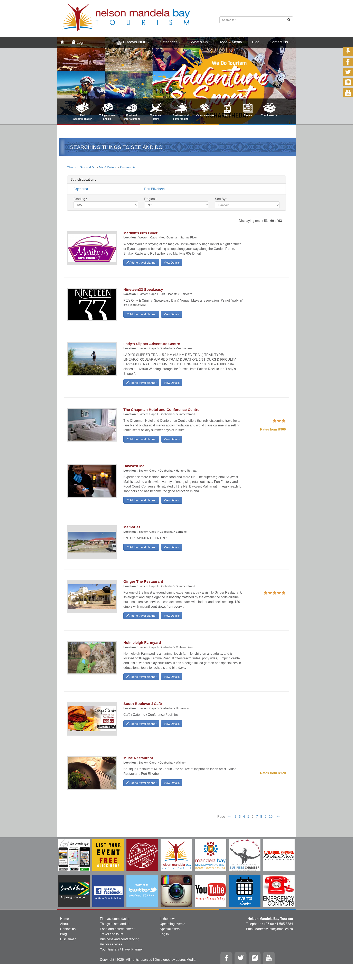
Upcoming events (172, 924)
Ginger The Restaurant (143, 581)
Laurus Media (185, 959)
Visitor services (111, 944)
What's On (199, 42)
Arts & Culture (107, 167)
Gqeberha (81, 189)
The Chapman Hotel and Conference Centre (161, 410)
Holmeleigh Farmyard (142, 643)
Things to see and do (115, 924)
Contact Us (279, 42)
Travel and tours (111, 934)
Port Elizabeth (154, 189)
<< (229, 816)
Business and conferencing (119, 939)
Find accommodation (115, 918)
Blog (255, 42)
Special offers (170, 929)
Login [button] (81, 42)
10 (271, 816)
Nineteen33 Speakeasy (143, 289)
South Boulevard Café (142, 704)
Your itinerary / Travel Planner (121, 949)
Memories (132, 527)
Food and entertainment (117, 929)
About (64, 924)
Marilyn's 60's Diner (140, 233)
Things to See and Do (81, 167)
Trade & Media (230, 42)
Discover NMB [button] (135, 42)
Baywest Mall (134, 466)
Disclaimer (68, 939)
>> (277, 816)
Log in (164, 934)
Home (64, 918)
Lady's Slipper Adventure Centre (151, 344)
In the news (168, 918)
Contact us (68, 929)
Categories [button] (169, 42)
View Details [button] (172, 262)
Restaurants (127, 167)
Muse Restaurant (138, 758)
